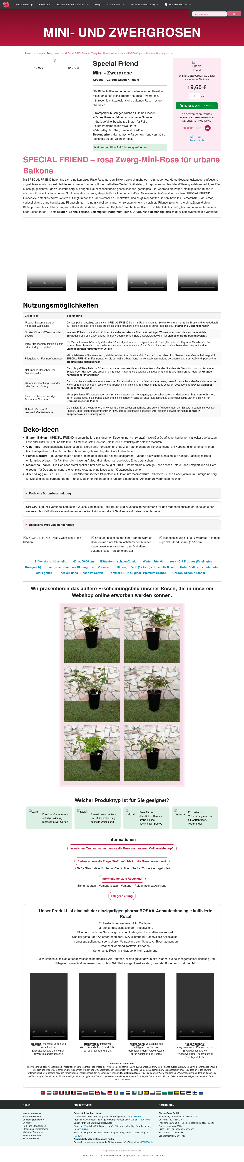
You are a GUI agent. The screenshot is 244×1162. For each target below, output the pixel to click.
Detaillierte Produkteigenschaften (51, 525)
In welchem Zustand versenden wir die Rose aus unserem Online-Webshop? (122, 848)
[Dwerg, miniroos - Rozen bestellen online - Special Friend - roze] (79, 1092)
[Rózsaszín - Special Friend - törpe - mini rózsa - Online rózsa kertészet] (49, 1092)
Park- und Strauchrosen (34, 1125)
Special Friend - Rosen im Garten (81, 573)
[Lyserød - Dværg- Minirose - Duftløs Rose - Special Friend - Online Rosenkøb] (55, 1092)
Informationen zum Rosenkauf (122, 878)
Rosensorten (44, 4)
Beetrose (27, 1122)
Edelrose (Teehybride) (33, 1119)
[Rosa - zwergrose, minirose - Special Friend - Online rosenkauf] (91, 1092)
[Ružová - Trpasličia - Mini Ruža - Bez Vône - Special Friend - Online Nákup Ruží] (85, 1092)
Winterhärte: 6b (153, 561)
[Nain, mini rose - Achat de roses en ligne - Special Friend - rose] (61, 1092)
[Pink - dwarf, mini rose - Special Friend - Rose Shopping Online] (97, 1092)
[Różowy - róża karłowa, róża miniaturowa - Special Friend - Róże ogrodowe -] (152, 1092)
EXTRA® (145, 1119)
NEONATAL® (146, 1142)
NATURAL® (82, 1129)
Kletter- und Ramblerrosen (35, 1128)
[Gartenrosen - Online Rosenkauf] (234, 13)
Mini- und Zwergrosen (48, 53)
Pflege (98, 4)
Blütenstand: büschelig (50, 561)
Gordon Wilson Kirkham (188, 573)
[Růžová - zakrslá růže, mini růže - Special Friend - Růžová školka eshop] (103, 1092)
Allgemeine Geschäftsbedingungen (118, 1155)
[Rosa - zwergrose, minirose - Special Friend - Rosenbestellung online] (110, 1092)
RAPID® (78, 1135)
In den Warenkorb (199, 106)
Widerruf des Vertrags (152, 1155)
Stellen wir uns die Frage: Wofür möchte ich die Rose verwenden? (122, 861)
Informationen (114, 4)
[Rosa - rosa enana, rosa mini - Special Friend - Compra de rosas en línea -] (146, 1092)
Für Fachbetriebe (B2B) (143, 4)
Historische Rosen (32, 1116)
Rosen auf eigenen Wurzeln (71, 4)
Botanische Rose (31, 1138)
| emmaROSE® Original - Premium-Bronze (137, 573)
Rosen (27, 53)
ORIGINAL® (135, 1116)
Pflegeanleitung (122, 896)
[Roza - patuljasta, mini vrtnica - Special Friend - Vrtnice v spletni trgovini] (122, 1092)
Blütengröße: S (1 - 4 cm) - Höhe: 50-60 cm (145, 567)
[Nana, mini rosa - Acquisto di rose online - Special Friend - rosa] (67, 1092)
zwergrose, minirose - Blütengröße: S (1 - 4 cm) (78, 567)
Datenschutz (87, 1155)
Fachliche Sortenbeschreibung (50, 493)
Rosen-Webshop (24, 4)
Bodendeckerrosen (32, 1135)
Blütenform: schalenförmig (118, 561)
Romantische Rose (32, 1113)
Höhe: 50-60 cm (83, 561)
